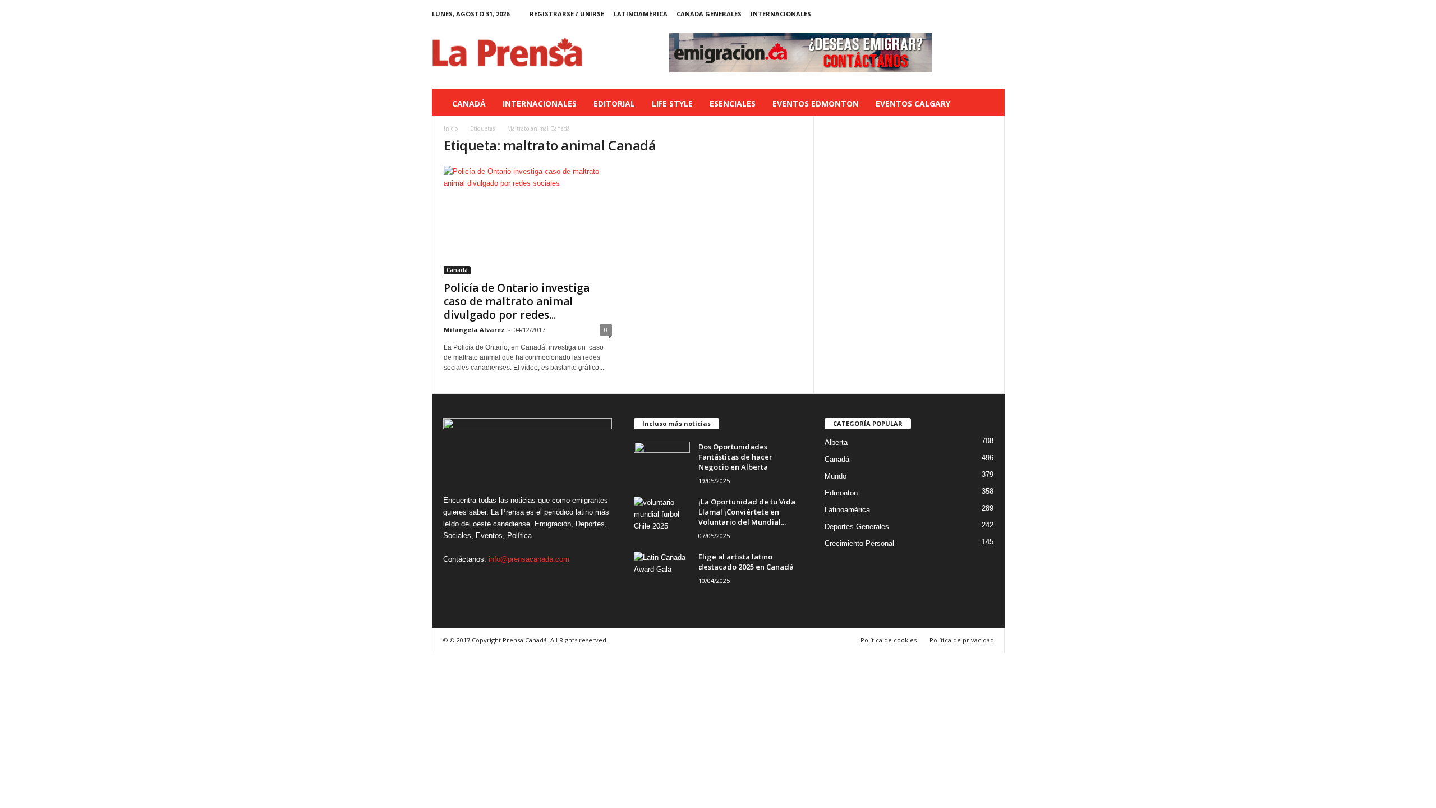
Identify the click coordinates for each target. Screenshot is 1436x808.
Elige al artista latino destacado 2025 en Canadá (746, 562)
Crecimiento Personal (859, 543)
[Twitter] (979, 14)
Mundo (835, 476)
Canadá (469, 103)
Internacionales (781, 14)
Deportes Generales (857, 526)
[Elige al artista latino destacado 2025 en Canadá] (662, 573)
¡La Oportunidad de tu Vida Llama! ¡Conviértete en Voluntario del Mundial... (746, 512)
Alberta (836, 442)
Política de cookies (888, 640)
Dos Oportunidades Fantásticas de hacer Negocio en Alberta (735, 457)
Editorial (614, 103)
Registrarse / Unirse (567, 14)
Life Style (672, 103)
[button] (987, 103)
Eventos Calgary (913, 103)
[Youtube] (996, 14)
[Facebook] (944, 14)
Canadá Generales (709, 14)
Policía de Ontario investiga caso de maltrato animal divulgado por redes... (517, 301)
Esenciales (733, 103)
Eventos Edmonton (815, 103)
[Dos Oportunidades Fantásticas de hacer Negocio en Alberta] (662, 463)
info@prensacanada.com (529, 559)
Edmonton (841, 493)
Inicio (451, 128)
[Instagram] (961, 14)
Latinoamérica (641, 14)
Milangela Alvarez (474, 329)
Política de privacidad (961, 640)
